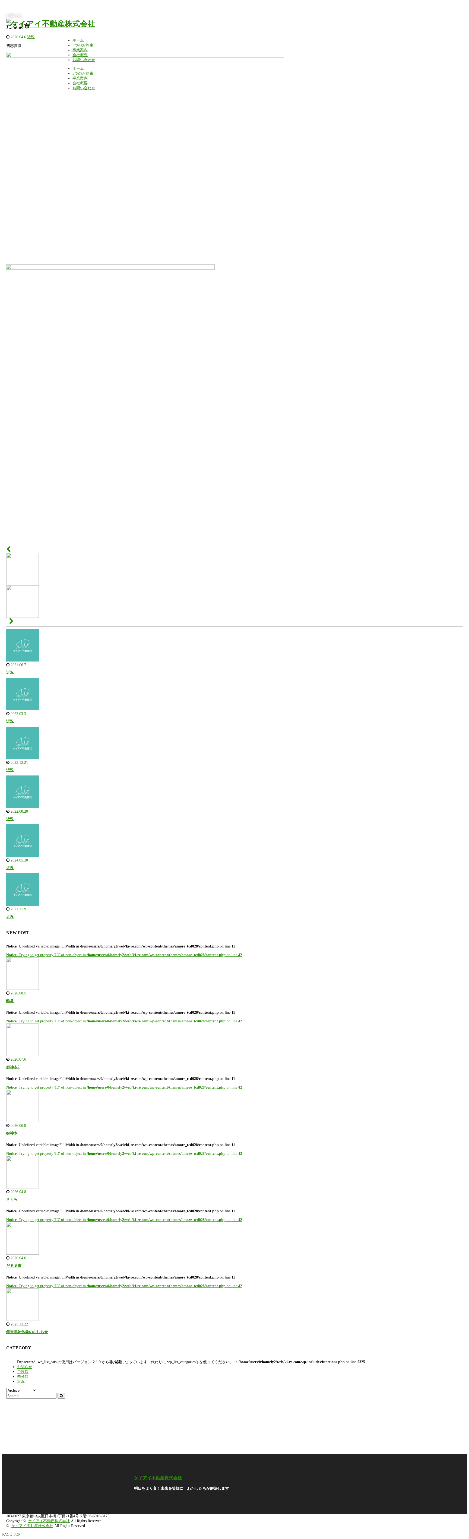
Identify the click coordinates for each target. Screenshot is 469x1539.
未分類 (22, 1377)
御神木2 (13, 1067)
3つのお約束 (82, 45)
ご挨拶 (22, 1372)
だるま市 (13, 1266)
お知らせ (24, 1367)
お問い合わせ (83, 60)
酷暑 (10, 1001)
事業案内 (80, 50)
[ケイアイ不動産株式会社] (50, 24)
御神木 (12, 1133)
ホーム (78, 40)
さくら (12, 1199)
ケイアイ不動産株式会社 (158, 1477)
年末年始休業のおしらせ (27, 1332)
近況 (10, 672)
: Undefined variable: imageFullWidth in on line (120, 946)
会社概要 (80, 55)
